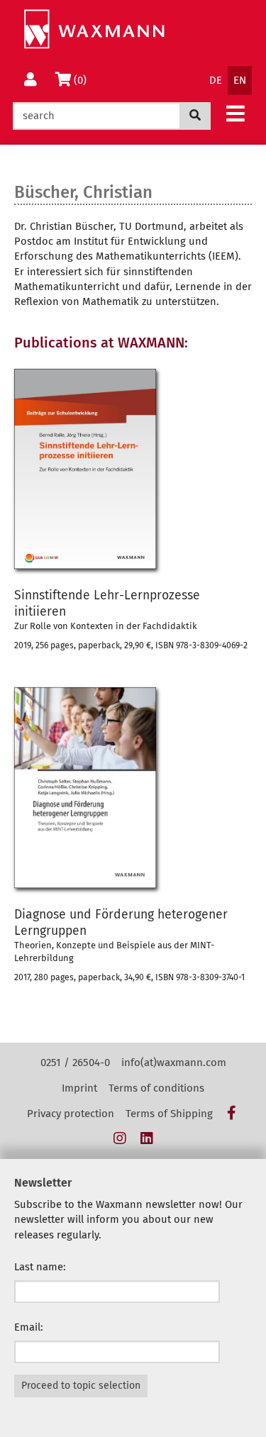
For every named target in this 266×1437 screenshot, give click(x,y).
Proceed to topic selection (80, 1386)
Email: (28, 1327)
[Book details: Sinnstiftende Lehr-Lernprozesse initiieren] (133, 469)
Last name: (40, 1266)
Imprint (79, 1088)
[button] (235, 113)
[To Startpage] (94, 29)
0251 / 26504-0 (75, 1062)
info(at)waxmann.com (173, 1062)
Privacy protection (70, 1113)
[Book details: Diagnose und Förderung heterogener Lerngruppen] (133, 787)
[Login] (30, 80)
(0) (82, 80)
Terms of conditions (156, 1088)
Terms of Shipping (169, 1113)
